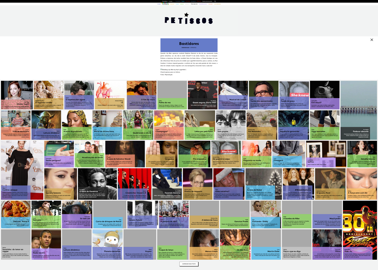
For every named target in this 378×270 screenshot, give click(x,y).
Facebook (178, 1)
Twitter (183, 1)
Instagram (193, 1)
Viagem (210, 4)
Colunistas (217, 4)
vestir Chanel (186, 56)
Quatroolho (203, 4)
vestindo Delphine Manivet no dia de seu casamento (196, 53)
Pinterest (199, 1)
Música (187, 4)
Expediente (165, 1)
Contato (170, 1)
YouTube (188, 1)
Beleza (172, 4)
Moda (182, 4)
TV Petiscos (165, 4)
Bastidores (189, 43)
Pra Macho (194, 4)
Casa (177, 4)
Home (159, 4)
